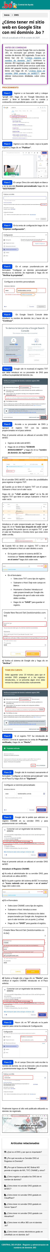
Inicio (6, 15)
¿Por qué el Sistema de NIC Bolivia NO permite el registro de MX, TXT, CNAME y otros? (24, 1168)
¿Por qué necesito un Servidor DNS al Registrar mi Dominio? (21, 1159)
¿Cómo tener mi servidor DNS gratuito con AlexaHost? (23, 1214)
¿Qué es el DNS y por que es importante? (24, 1152)
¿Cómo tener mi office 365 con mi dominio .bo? (23, 1224)
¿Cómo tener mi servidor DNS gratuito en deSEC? (22, 1187)
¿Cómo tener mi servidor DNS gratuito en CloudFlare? (22, 1196)
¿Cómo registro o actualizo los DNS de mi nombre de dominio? (23, 1178)
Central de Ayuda (25, 4)
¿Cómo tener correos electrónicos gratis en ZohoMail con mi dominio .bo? (23, 1233)
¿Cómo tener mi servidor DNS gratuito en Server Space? (22, 1205)
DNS (16, 15)
